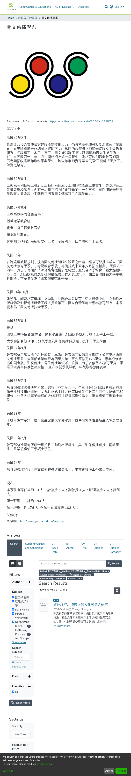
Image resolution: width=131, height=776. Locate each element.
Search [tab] (14, 544)
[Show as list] (12, 563)
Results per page (20, 746)
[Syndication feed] (117, 590)
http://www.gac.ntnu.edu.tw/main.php (42, 521)
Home (10, 18)
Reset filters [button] (22, 703)
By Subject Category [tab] (115, 548)
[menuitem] (64, 7)
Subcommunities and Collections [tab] (35, 546)
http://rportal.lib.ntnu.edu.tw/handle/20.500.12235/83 (81, 121)
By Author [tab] (70, 546)
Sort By (17, 726)
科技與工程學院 (27, 18)
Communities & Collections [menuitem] (35, 7)
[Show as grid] (19, 563)
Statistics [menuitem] (83, 7)
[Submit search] (106, 7)
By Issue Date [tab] (55, 548)
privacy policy (44, 764)
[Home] (11, 6)
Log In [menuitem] (118, 7)
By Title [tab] (84, 546)
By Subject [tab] (98, 546)
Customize (7, 770)
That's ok (121, 770)
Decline (109, 770)
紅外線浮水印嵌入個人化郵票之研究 (80, 604)
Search (115, 563)
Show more (19, 642)
